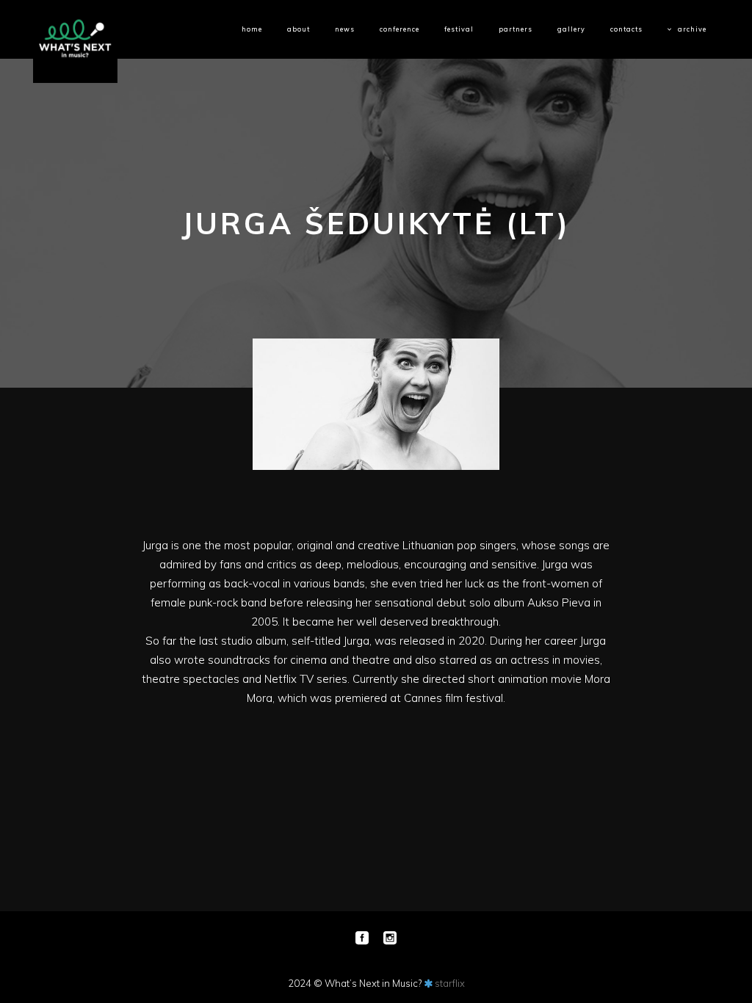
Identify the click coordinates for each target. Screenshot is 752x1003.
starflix (450, 983)
